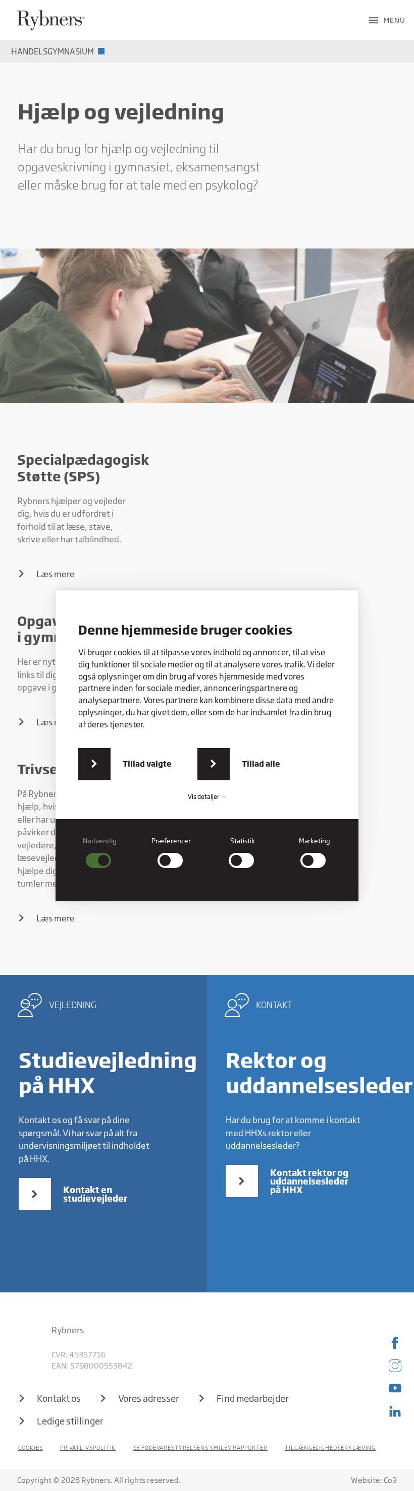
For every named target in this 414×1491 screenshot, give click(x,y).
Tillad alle (261, 763)
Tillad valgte (147, 763)
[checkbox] (100, 852)
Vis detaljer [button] (204, 796)
